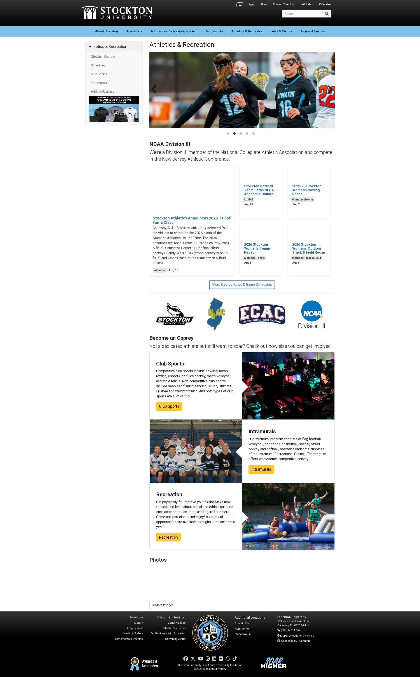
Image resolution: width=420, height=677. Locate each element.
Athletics (247, 31)
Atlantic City (242, 623)
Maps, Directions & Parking (297, 635)
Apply (251, 4)
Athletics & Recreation (108, 46)
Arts (282, 31)
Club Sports (99, 74)
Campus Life (214, 31)
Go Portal (239, 3)
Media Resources (174, 628)
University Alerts (175, 638)
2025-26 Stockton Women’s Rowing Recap (306, 190)
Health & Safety (133, 633)
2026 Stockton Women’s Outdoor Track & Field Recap (308, 248)
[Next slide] (329, 93)
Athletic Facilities (102, 91)
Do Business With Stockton (168, 633)
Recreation (168, 537)
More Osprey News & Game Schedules (242, 284)
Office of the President (171, 617)
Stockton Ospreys (103, 56)
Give (263, 4)
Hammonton (242, 628)
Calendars (325, 4)
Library (138, 622)
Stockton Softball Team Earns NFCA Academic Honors (259, 190)
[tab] (228, 133)
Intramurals (99, 83)
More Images (164, 605)
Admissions (173, 31)
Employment (135, 628)
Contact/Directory (284, 4)
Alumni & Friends (313, 31)
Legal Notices (177, 622)
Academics (134, 31)
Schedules (98, 65)
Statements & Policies (129, 638)
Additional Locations (250, 617)
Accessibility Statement (296, 640)
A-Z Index (307, 4)
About (106, 31)
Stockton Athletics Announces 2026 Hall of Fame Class (192, 220)
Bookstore (136, 617)
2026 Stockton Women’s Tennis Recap (257, 248)
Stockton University (117, 13)
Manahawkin (243, 634)
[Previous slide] (154, 93)
